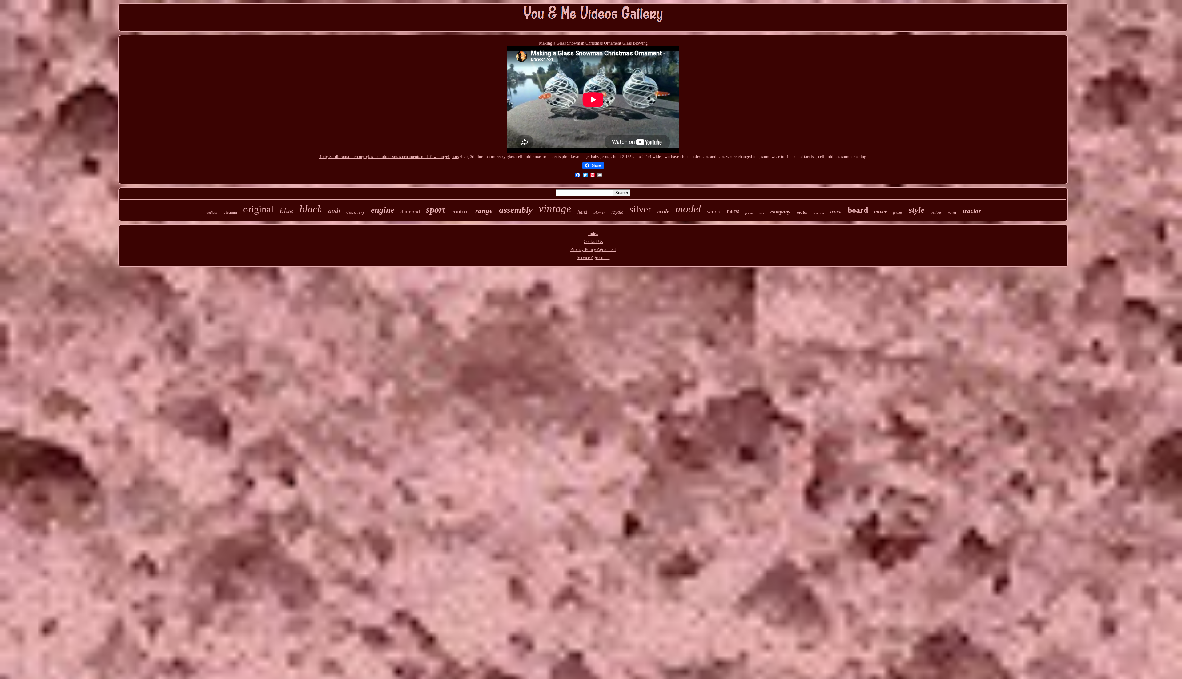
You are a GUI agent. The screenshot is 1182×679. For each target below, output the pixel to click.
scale (663, 211)
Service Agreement (593, 257)
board (858, 210)
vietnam (230, 212)
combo (819, 213)
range (484, 211)
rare (732, 211)
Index (593, 233)
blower (599, 212)
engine (382, 210)
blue (286, 210)
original (258, 209)
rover (952, 212)
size (761, 213)
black (311, 209)
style (916, 210)
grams (898, 212)
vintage (555, 209)
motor (802, 212)
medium (211, 212)
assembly (516, 210)
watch (713, 212)
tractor (972, 211)
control (460, 211)
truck (836, 211)
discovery (355, 212)
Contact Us (593, 241)
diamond (410, 211)
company (780, 212)
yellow (936, 212)
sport (435, 209)
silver (640, 209)
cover (880, 211)
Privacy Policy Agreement (593, 249)
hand (582, 212)
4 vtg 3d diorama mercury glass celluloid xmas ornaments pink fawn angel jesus (389, 156)
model (688, 209)
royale (617, 212)
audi (334, 211)
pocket (749, 213)
